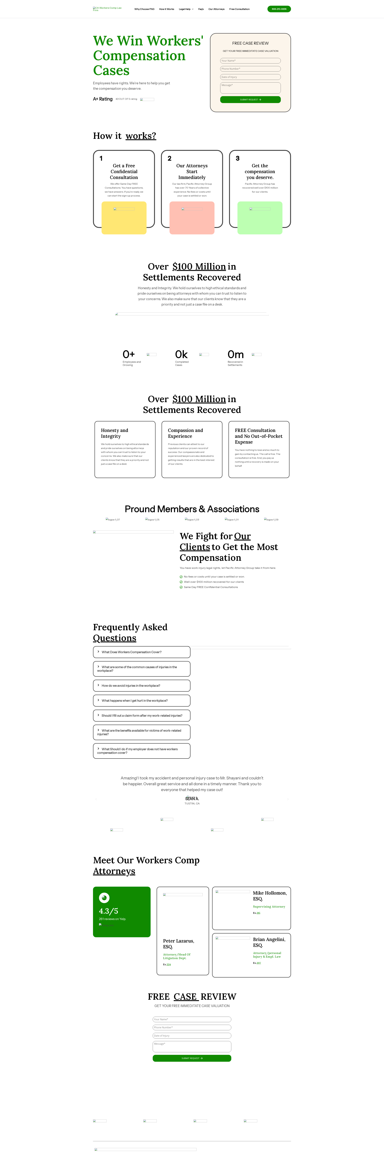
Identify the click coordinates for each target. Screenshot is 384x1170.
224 (169, 964)
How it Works (166, 8)
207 (259, 962)
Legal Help (184, 8)
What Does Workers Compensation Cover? (132, 652)
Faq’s (201, 8)
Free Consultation (239, 8)
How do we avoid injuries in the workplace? (131, 685)
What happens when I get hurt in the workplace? (135, 700)
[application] (192, 9)
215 (258, 912)
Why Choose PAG (144, 8)
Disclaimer (184, 1156)
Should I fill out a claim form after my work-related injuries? (142, 715)
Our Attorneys (216, 8)
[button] (141, 652)
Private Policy (198, 1156)
